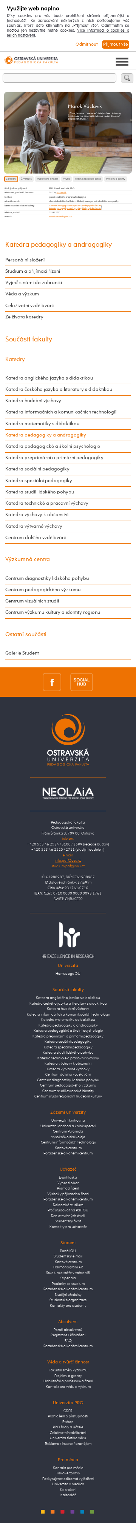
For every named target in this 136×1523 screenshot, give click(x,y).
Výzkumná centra (27, 559)
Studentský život (68, 1221)
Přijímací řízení (68, 1188)
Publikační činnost (47, 179)
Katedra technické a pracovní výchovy (46, 503)
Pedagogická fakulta (91, 205)
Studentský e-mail (68, 1256)
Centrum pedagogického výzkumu (65, 205)
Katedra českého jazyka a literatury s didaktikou (58, 389)
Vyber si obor (68, 1183)
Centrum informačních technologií (68, 1142)
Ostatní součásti (25, 634)
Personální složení (25, 260)
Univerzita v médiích (68, 1484)
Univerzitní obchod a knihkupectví (68, 1126)
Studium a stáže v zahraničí (68, 1273)
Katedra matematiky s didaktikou (42, 423)
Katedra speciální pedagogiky (38, 480)
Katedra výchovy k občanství (36, 514)
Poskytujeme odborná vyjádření (68, 1479)
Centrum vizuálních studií (32, 601)
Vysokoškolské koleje (68, 1137)
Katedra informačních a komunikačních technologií (60, 412)
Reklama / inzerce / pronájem (68, 1444)
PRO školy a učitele (68, 1427)
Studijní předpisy (68, 1295)
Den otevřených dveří (68, 1216)
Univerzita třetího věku (68, 1438)
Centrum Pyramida (68, 1131)
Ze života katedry (24, 317)
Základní (11, 179)
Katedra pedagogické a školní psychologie (52, 446)
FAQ (68, 1341)
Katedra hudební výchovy (33, 400)
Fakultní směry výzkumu (68, 1370)
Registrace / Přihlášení (68, 1335)
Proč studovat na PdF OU (68, 1210)
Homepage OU (68, 974)
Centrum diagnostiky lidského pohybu (47, 578)
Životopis (26, 179)
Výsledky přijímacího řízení (68, 1194)
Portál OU (68, 1251)
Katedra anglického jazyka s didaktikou (49, 378)
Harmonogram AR (68, 1267)
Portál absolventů (68, 1330)
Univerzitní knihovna (68, 1120)
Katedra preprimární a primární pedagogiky (54, 457)
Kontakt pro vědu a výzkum (68, 1387)
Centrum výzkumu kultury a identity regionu (52, 612)
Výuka (66, 179)
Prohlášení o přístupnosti (68, 1416)
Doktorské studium (68, 1205)
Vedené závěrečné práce (88, 179)
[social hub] (81, 682)
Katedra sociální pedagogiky (37, 469)
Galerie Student (22, 653)
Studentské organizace (68, 1300)
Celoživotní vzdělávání (29, 305)
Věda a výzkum (22, 294)
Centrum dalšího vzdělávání (35, 537)
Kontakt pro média (68, 1468)
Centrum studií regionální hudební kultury (68, 1096)
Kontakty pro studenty (68, 1306)
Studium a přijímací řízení (32, 271)
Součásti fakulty (28, 339)
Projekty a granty (115, 179)
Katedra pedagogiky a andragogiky (65, 208)
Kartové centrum (68, 1148)
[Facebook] (52, 682)
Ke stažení (68, 1490)
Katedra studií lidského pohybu (39, 492)
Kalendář (68, 1495)
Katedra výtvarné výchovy (33, 526)
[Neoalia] (68, 793)
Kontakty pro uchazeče (68, 1227)
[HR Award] (68, 940)
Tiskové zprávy (68, 1473)
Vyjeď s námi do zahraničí (33, 282)
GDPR (68, 1411)
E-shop (68, 1422)
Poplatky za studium (68, 1284)
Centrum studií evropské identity (68, 1091)
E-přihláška (68, 1177)
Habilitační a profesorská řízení (68, 1381)
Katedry (15, 359)
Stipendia (68, 1278)
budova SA (61, 192)
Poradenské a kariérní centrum (68, 1153)
